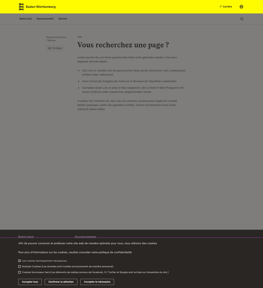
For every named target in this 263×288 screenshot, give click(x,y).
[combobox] (241, 6)
